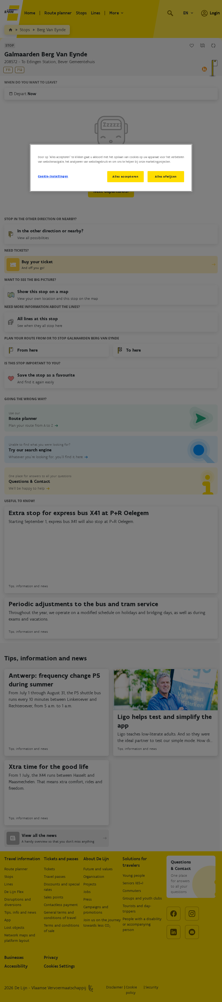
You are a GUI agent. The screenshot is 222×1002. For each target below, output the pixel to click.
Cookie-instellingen (53, 176)
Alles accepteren (125, 176)
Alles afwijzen (166, 176)
